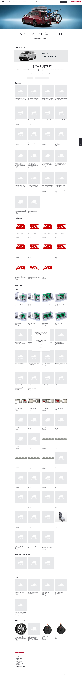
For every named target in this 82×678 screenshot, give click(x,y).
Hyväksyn (41, 344)
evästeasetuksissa (40, 341)
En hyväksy (41, 347)
